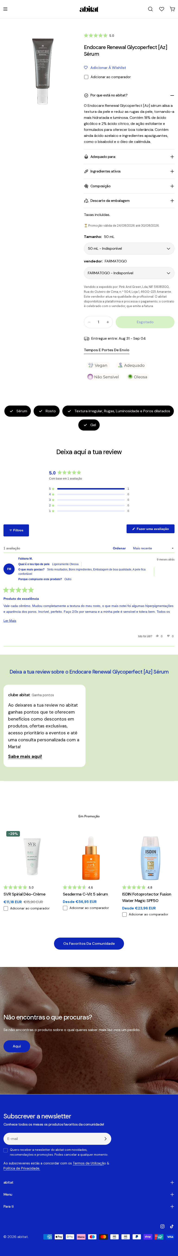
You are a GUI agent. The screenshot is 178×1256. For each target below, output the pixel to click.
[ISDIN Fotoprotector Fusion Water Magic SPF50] (148, 854)
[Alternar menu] (5, 9)
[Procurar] (150, 9)
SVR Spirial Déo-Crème (24, 894)
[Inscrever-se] (105, 1138)
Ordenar (120, 548)
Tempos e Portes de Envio (106, 350)
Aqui (17, 1046)
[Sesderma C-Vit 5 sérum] (89, 854)
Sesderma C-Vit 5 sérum (85, 894)
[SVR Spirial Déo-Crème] (29, 854)
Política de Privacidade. (21, 1168)
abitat (22, 1236)
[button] (99, 35)
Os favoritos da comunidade (89, 943)
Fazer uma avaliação (155, 530)
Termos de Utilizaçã (88, 1163)
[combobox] (150, 9)
